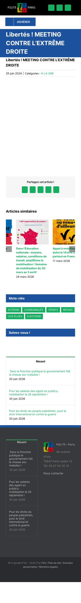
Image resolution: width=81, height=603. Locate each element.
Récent (40, 361)
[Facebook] (7, 343)
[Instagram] (12, 343)
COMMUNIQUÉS (33, 309)
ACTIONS (13, 309)
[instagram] (59, 8)
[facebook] (51, 8)
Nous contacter (53, 473)
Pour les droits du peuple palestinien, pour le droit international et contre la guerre (37, 412)
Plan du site (54, 562)
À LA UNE (47, 73)
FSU (43, 562)
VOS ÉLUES (15, 316)
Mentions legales (48, 566)
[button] (9, 249)
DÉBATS (53, 309)
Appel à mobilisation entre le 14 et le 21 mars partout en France (58, 252)
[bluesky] (68, 8)
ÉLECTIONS (34, 316)
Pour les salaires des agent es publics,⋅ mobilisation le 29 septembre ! (34, 392)
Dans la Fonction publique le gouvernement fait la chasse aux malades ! (39, 372)
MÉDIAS (68, 309)
